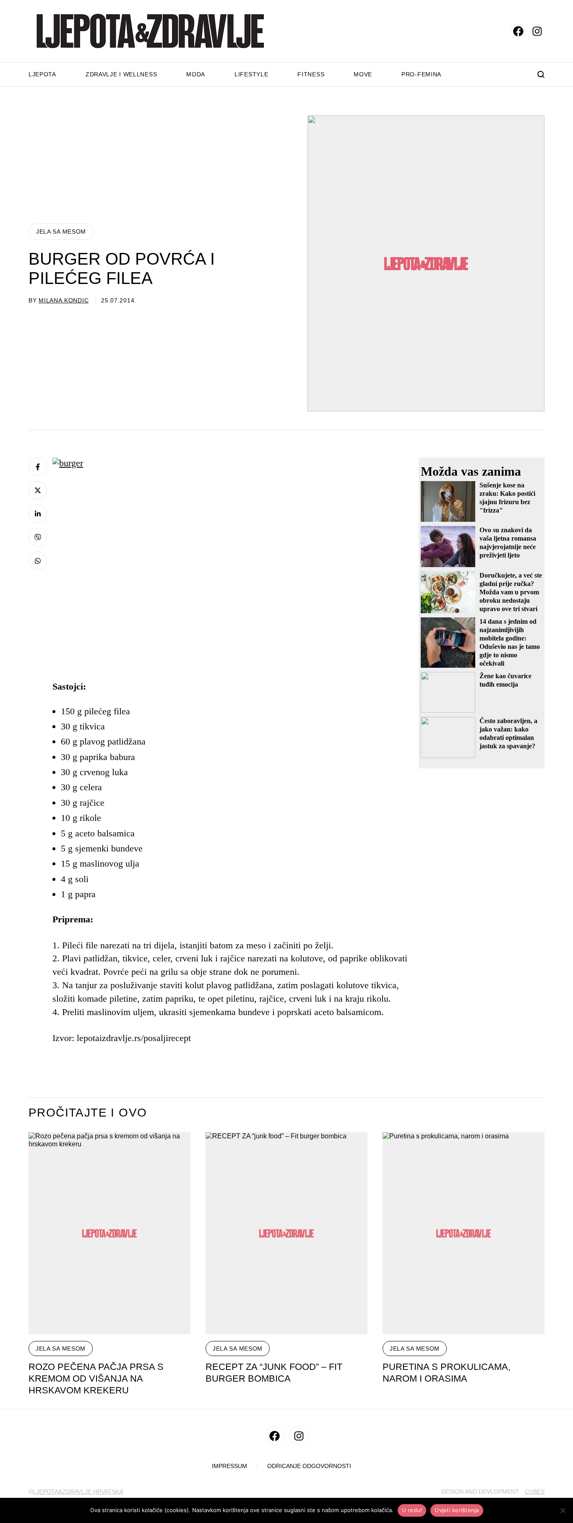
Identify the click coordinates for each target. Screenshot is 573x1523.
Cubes (534, 1491)
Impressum (229, 1466)
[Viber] (38, 537)
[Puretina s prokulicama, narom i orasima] (463, 1233)
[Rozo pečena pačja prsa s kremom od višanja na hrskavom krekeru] (109, 1233)
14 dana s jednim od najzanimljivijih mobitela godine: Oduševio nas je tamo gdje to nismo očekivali (509, 642)
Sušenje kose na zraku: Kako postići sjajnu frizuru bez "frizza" (507, 498)
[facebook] (518, 31)
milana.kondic (64, 300)
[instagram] (537, 31)
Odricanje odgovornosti (309, 1466)
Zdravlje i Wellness (121, 74)
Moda (195, 74)
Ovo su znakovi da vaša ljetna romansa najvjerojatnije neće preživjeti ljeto (507, 542)
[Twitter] (38, 490)
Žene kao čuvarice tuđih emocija (505, 680)
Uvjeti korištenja (457, 1510)
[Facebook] (38, 467)
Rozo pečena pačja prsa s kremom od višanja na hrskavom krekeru (96, 1378)
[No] (562, 1510)
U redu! (412, 1510)
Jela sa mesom (61, 231)
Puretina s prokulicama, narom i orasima (446, 1373)
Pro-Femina (421, 74)
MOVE (363, 74)
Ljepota (42, 74)
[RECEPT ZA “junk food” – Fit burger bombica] (286, 1233)
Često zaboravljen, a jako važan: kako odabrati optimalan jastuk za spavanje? (508, 733)
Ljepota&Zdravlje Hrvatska (78, 1491)
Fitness (310, 74)
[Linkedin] (38, 514)
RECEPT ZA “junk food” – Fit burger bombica (274, 1373)
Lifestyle (251, 74)
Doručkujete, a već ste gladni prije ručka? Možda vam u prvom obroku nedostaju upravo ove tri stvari (510, 592)
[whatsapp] (38, 561)
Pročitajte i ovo (88, 1113)
